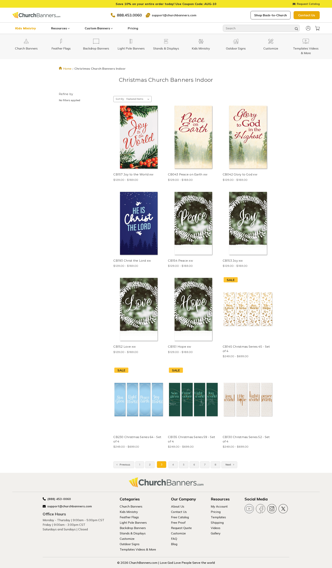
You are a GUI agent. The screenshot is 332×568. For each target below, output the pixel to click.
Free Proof (178, 522)
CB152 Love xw (124, 346)
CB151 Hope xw (179, 346)
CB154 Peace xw (180, 260)
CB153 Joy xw (233, 260)
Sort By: (120, 99)
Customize (127, 539)
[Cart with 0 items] (317, 28)
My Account (219, 506)
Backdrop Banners (133, 528)
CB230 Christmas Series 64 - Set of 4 (137, 439)
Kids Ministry (25, 28)
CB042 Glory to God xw (240, 174)
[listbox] (138, 99)
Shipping (217, 522)
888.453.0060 (129, 15)
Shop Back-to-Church (270, 15)
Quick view (135, 130)
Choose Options (139, 144)
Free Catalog (180, 517)
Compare (137, 137)
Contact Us (306, 15)
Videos (215, 528)
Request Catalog (308, 4)
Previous (124, 464)
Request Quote (181, 528)
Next (228, 464)
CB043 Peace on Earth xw (187, 174)
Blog (174, 544)
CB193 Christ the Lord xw (132, 260)
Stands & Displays (133, 533)
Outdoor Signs (129, 544)
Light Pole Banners (133, 522)
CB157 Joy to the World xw (133, 174)
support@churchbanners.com (174, 15)
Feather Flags (129, 517)
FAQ (174, 539)
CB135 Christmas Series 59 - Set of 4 (191, 439)
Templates (218, 517)
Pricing (133, 28)
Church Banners (131, 506)
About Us (177, 506)
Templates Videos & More (138, 549)
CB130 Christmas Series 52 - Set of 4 (246, 439)
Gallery (216, 533)
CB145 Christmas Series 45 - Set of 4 (246, 349)
